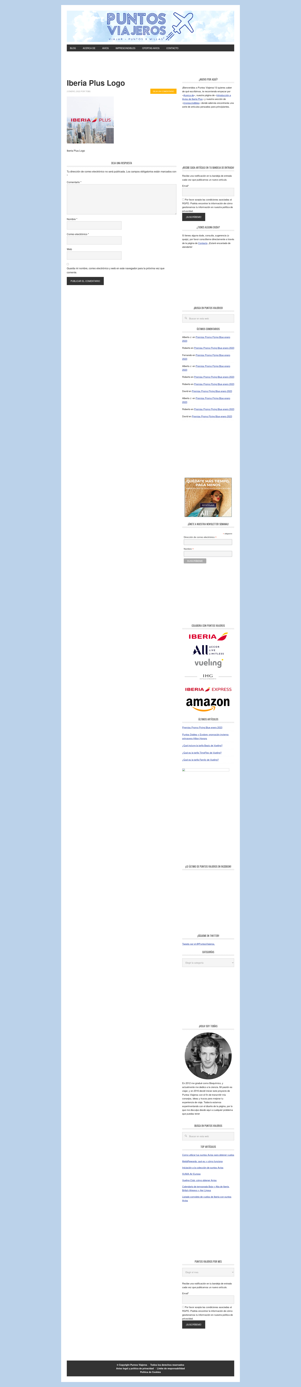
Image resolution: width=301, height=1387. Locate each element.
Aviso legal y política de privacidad (135, 1368)
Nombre (72, 219)
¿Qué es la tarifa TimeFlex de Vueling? (202, 752)
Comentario (74, 182)
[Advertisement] (150, 69)
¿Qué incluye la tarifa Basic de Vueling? (202, 745)
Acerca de (188, 95)
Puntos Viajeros (138, 1364)
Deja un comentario (163, 91)
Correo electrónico (78, 234)
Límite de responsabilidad (171, 1368)
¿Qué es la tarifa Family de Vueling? (200, 759)
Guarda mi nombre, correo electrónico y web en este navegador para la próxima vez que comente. (115, 270)
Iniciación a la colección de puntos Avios (202, 1167)
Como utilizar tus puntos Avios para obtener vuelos (208, 1154)
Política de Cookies (150, 1372)
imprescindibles (191, 102)
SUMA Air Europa (191, 1173)
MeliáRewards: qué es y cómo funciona (202, 1161)
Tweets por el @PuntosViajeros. (198, 943)
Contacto (202, 243)
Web (69, 249)
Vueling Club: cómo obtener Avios (199, 1180)
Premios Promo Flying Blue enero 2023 (214, 347)
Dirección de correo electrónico (200, 537)
